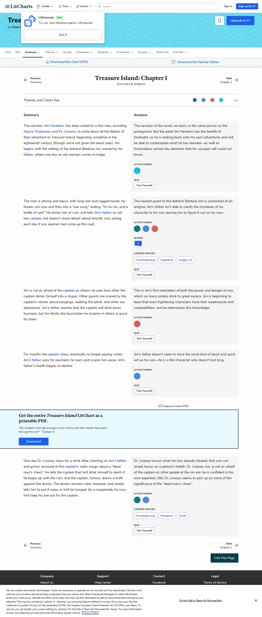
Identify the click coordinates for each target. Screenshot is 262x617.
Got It (63, 35)
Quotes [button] (67, 52)
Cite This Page (224, 558)
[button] (8, 52)
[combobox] (161, 6)
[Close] (256, 600)
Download (33, 441)
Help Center (103, 582)
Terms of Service (215, 582)
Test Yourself (144, 185)
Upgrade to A (240, 20)
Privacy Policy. (90, 613)
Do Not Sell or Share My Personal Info (200, 600)
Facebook (159, 582)
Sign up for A (247, 6)
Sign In (228, 6)
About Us (47, 582)
